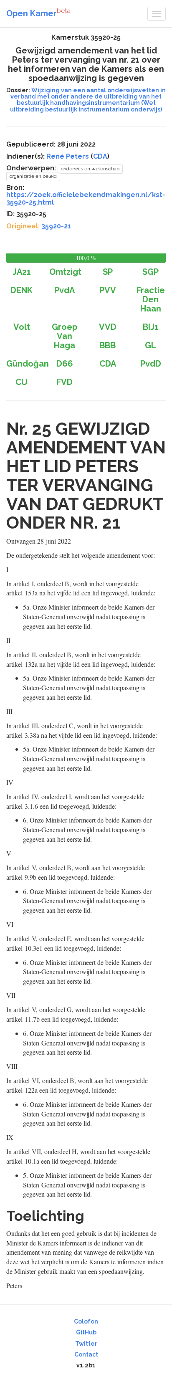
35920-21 (56, 226)
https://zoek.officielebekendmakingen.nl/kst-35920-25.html (85, 198)
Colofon (86, 1321)
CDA (100, 156)
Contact (86, 1354)
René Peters (67, 156)
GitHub (86, 1332)
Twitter (86, 1343)
